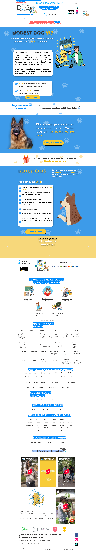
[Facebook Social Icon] (77, 13)
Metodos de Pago (65, 262)
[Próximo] (88, 247)
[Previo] (7, 247)
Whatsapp (25, 261)
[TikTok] (77, 8)
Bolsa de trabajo (47, 549)
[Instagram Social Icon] (77, 11)
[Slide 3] (49, 255)
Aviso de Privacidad (68, 549)
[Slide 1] (46, 255)
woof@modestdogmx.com (33, 543)
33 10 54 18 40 (52, 14)
